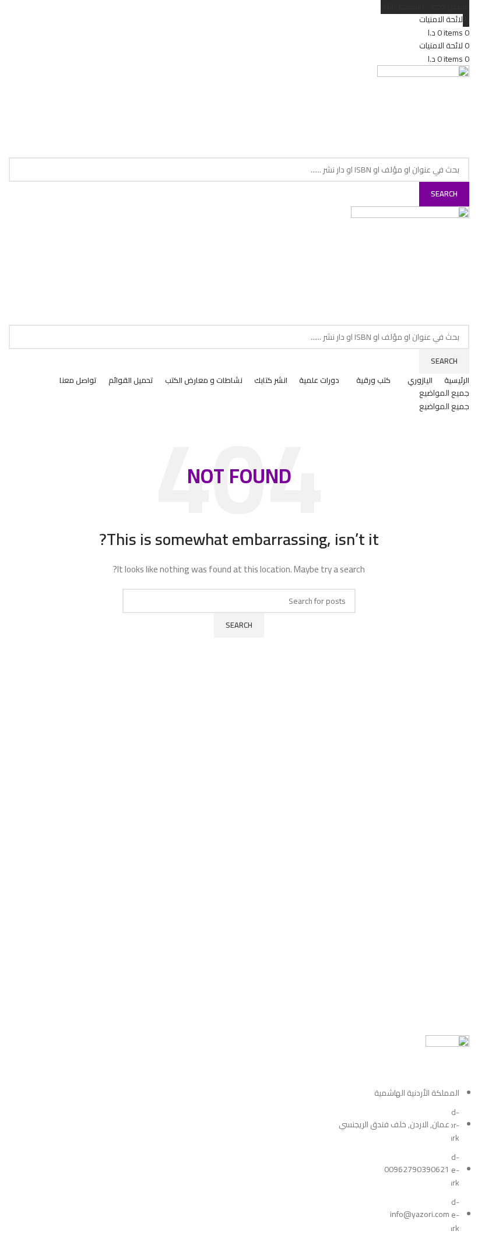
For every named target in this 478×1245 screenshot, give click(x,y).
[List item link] (239, 1160)
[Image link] (447, 1060)
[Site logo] (423, 110)
